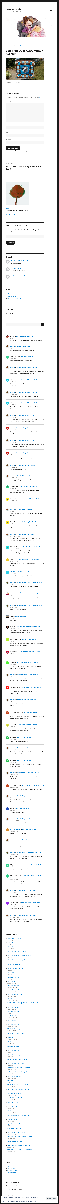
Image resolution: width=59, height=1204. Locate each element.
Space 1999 (10, 1037)
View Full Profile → (11, 215)
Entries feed (11, 1168)
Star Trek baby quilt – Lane (25, 415)
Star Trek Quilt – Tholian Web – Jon (28, 772)
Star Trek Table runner (14, 973)
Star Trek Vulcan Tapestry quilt (16, 1055)
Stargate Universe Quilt (14, 1141)
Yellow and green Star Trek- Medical (18, 1067)
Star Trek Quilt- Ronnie (24, 796)
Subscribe (11, 242)
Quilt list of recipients (14, 298)
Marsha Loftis (13, 9)
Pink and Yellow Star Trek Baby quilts (27, 559)
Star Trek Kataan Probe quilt (25, 336)
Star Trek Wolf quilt (13, 977)
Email (8, 132)
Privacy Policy (11, 296)
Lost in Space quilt (20, 616)
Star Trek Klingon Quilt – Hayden (30, 651)
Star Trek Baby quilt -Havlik (26, 465)
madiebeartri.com (16, 268)
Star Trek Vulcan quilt (14, 1093)
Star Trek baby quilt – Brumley (16, 947)
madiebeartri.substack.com (19, 276)
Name (8, 124)
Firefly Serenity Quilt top (15, 968)
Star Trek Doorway (13, 981)
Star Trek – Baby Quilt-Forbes (28, 724)
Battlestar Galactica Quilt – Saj (26, 699)
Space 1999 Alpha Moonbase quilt (17, 1124)
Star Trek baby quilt (13, 985)
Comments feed (12, 1170)
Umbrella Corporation (14, 938)
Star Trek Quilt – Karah (28, 639)
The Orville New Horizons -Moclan (18, 1089)
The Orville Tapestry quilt (15, 1029)
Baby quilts (10, 942)
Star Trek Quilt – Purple (24, 509)
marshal (12, 346)
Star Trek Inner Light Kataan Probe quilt (19, 955)
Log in (9, 1166)
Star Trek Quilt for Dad (24, 819)
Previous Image (10, 45)
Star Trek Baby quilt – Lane (15, 1098)
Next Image (18, 45)
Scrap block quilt (12, 1106)
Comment (9, 101)
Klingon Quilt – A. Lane (24, 737)
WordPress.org (11, 1172)
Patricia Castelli (15, 829)
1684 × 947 (17, 82)
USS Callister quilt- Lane (26, 572)
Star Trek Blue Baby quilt (15, 994)
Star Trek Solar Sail (13, 1007)
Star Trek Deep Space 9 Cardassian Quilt (29, 582)
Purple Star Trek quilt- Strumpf (17, 1059)
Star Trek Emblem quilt (14, 1076)
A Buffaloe (13, 572)
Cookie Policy (33, 1201)
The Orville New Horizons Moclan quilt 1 (19, 1145)
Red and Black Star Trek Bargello (17, 1072)
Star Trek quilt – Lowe (14, 1016)
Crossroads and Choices (13, 1186)
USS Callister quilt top (14, 1119)
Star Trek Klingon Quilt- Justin (26, 890)
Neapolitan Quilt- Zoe (14, 1128)
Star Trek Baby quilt (13, 990)
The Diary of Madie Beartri (19, 261)
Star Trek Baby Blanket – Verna (27, 367)
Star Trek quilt (11, 1020)
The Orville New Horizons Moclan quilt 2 (19, 1149)
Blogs (9, 294)
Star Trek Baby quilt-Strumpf (16, 1132)
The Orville (10, 1080)
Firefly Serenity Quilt (23, 346)
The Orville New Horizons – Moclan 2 (18, 1085)
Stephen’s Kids (12, 1111)
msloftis (8, 208)
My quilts (10, 998)
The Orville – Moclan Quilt (15, 1033)
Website (8, 139)
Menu (50, 10)
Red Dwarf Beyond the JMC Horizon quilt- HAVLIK (22, 1003)
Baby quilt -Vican (12, 1102)
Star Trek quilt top (13, 1011)
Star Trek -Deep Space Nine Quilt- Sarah (29, 852)
